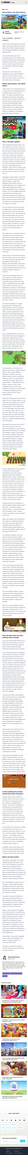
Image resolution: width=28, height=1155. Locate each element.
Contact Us (16, 1151)
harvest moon (6, 973)
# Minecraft (20, 1127)
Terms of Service (18, 1153)
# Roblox (14, 1127)
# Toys (13, 1130)
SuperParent (8, 1148)
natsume (5, 976)
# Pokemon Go (5, 1124)
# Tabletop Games (6, 1130)
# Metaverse (13, 1124)
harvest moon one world (16, 973)
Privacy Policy (9, 1153)
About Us (8, 1151)
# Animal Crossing (6, 1127)
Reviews (6, 9)
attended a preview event (17, 481)
